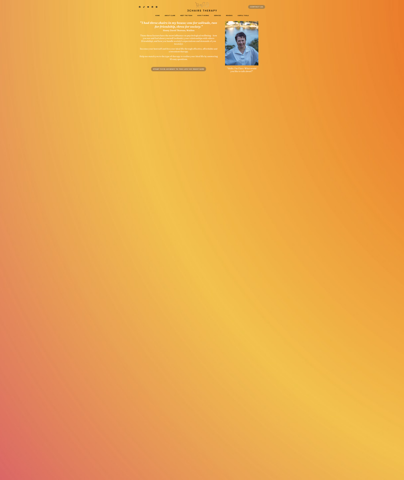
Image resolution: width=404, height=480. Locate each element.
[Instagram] (156, 7)
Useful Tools (243, 15)
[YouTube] (148, 7)
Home (157, 15)
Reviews (229, 15)
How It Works (203, 15)
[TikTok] (144, 7)
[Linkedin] (152, 7)
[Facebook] (140, 7)
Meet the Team (186, 15)
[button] (256, 7)
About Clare (170, 15)
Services (217, 15)
